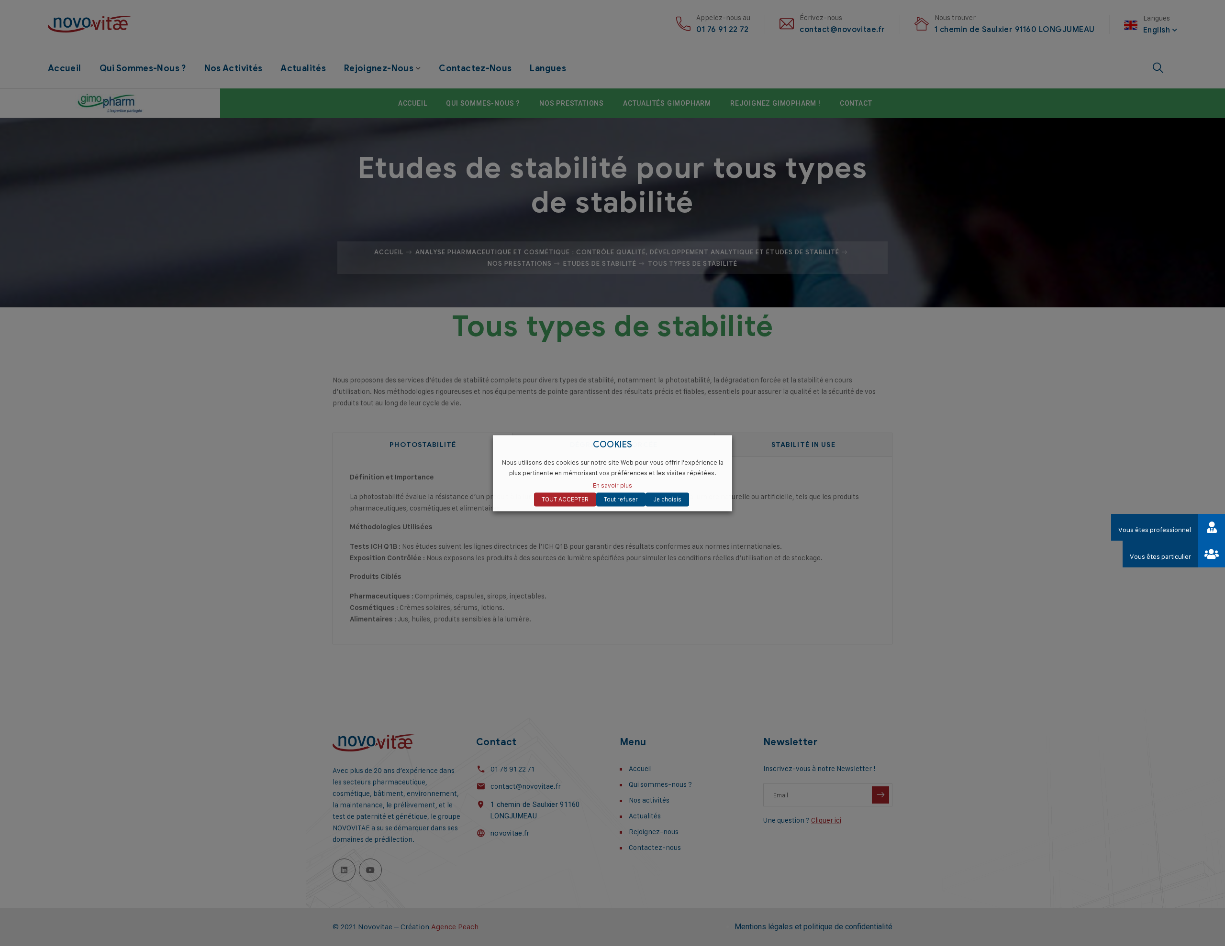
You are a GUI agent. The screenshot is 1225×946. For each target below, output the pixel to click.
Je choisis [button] (667, 499)
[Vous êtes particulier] (1211, 554)
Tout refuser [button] (621, 499)
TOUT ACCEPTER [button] (565, 499)
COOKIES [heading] (613, 445)
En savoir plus (612, 485)
